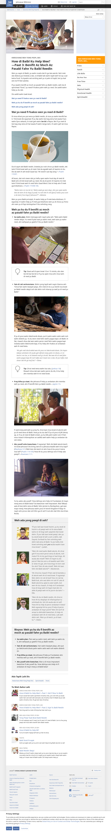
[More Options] (102, 10)
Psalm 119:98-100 (31, 186)
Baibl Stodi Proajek (26, 740)
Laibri (30, 775)
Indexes (31, 801)
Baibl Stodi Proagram (15, 787)
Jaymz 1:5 (56, 384)
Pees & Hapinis (13, 792)
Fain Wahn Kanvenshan (76, 783)
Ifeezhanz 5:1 (20, 449)
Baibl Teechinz (10, 10)
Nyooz (51, 775)
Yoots (18, 10)
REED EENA (99, 14)
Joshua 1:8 (56, 368)
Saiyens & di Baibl (14, 805)
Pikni (11, 800)
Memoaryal (52, 790)
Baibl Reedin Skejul (26, 750)
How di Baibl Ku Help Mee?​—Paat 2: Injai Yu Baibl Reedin (41, 707)
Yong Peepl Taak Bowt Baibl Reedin (33, 718)
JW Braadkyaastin (34, 806)
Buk (30, 781)
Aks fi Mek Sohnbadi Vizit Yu (56, 785)
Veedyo (31, 808)
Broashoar (32, 783)
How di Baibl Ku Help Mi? (29, 730)
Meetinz (51, 788)
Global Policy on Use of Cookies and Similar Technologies (61, 821)
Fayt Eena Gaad (14, 802)
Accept (9, 828)
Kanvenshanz (52, 793)
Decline (16, 828)
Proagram (32, 798)
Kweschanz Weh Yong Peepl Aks (31, 10)
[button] (32, 6)
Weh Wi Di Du (52, 796)
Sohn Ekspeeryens (54, 798)
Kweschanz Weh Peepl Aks (56, 783)
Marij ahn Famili (14, 794)
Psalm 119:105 (27, 451)
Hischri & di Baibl (14, 807)
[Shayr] (98, 10)
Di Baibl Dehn (32, 778)
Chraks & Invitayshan (34, 786)
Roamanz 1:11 (26, 454)
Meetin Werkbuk (33, 795)
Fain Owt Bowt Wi (53, 779)
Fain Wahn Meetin (91, 779)
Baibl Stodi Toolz (14, 789)
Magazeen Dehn (33, 793)
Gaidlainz (31, 803)
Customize (24, 828)
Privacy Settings (25, 823)
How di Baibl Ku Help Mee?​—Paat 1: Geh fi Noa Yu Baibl (41, 693)
